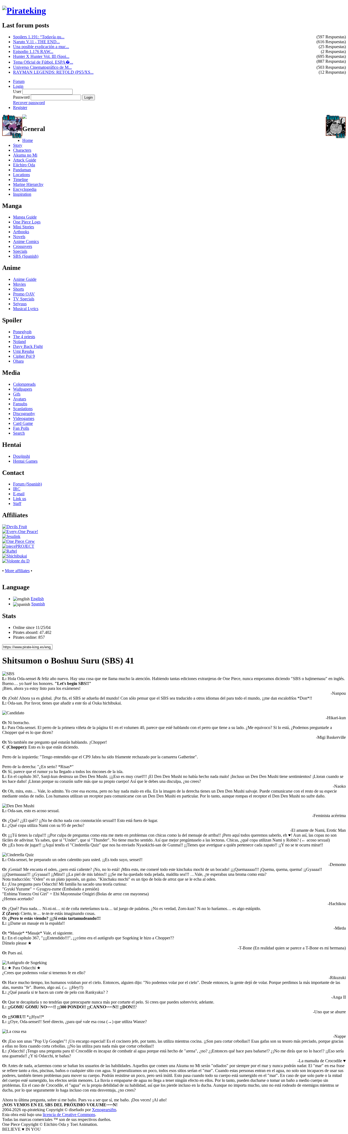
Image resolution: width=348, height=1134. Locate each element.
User (17, 91)
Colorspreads (24, 384)
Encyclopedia (24, 189)
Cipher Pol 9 (24, 356)
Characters (22, 150)
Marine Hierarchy (28, 184)
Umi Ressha (23, 351)
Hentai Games (25, 461)
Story (17, 145)
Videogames (23, 418)
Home (27, 140)
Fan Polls (21, 428)
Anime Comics (26, 241)
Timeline (20, 179)
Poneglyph (22, 331)
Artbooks (21, 231)
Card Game (23, 423)
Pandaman (22, 169)
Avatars (19, 399)
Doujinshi (21, 456)
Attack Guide (24, 160)
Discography (24, 413)
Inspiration (22, 194)
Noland (19, 341)
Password (21, 97)
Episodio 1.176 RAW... (33, 51)
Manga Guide (25, 217)
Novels (19, 236)
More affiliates (17, 570)
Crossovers (22, 246)
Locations (21, 174)
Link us (19, 498)
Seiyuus (20, 303)
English (37, 598)
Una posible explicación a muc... (41, 46)
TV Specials (23, 299)
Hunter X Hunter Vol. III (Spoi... (41, 56)
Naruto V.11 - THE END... (36, 41)
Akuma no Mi (25, 155)
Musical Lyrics (25, 308)
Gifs (16, 394)
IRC (16, 489)
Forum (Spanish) (27, 484)
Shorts (18, 289)
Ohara (18, 361)
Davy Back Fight (28, 346)
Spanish (38, 604)
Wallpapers (22, 389)
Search (19, 433)
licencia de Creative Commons (69, 1114)
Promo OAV (24, 294)
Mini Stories (23, 227)
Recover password (29, 102)
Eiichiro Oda (24, 165)
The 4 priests (24, 336)
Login (18, 86)
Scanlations (23, 408)
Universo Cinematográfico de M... (42, 67)
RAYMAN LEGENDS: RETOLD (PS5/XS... (53, 72)
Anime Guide (24, 279)
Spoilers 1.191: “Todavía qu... (38, 37)
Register (20, 107)
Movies (19, 284)
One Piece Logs (27, 222)
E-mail (18, 493)
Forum (18, 81)
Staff (17, 503)
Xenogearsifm (104, 1109)
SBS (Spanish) (25, 256)
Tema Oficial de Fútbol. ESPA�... (43, 62)
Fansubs (20, 403)
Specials (20, 251)
